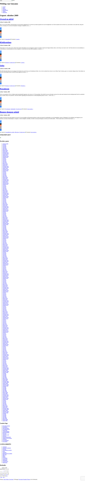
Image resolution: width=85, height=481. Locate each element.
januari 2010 (4, 366)
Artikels (4, 11)
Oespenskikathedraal (6, 437)
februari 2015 (5, 298)
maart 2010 (4, 364)
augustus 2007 (5, 399)
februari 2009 (5, 379)
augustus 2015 (5, 291)
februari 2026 (5, 150)
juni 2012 (4, 334)
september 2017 (5, 263)
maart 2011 (4, 351)
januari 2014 (4, 313)
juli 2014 (4, 306)
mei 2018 (4, 254)
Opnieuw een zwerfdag (7, 438)
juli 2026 (4, 144)
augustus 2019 (5, 237)
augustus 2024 (5, 170)
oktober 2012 (5, 329)
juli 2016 (4, 279)
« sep (1, 477)
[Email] (42, 34)
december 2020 (5, 220)
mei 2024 (4, 174)
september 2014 (5, 304)
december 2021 (5, 206)
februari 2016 (5, 285)
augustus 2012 (5, 332)
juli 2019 (4, 239)
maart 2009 (4, 378)
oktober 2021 (5, 208)
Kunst (3, 451)
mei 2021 (4, 214)
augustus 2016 (5, 278)
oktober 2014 (5, 302)
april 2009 (4, 376)
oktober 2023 (5, 181)
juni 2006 (4, 415)
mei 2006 (4, 416)
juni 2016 (4, 280)
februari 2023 (5, 190)
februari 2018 (5, 258)
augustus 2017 (5, 264)
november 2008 (5, 382)
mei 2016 (4, 281)
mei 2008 (4, 389)
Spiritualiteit (7, 39)
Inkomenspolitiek (5, 432)
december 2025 (5, 152)
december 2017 (5, 260)
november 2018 (5, 248)
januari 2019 (4, 245)
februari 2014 (5, 311)
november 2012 (5, 328)
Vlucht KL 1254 (5, 434)
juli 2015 (4, 292)
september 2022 (5, 196)
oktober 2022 (5, 195)
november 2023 (5, 180)
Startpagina (4, 12)
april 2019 (4, 242)
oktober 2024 (5, 168)
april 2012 (4, 336)
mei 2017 (4, 268)
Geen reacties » (30, 109)
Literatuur (4, 452)
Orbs (2, 65)
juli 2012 (4, 333)
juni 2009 (4, 374)
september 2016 (5, 277)
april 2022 (4, 202)
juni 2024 (4, 172)
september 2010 (5, 357)
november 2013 (5, 315)
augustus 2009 (5, 372)
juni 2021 (4, 213)
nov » (4, 477)
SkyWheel (4, 439)
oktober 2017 (5, 262)
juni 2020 (4, 226)
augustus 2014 (5, 305)
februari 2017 (5, 271)
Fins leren (4, 433)
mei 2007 (4, 402)
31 (6, 476)
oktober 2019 (5, 235)
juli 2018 (4, 252)
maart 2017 (4, 270)
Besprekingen (5, 10)
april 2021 (4, 215)
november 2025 (5, 153)
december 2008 (5, 381)
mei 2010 (4, 362)
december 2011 (5, 341)
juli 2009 (4, 373)
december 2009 (5, 367)
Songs (3, 7)
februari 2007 (5, 406)
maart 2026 (4, 149)
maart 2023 (4, 189)
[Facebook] (42, 28)
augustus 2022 (5, 197)
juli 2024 (4, 171)
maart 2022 (4, 203)
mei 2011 (4, 348)
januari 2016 (4, 286)
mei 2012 (4, 335)
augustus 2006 (5, 412)
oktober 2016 (5, 276)
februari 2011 (5, 352)
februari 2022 (5, 204)
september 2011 (5, 344)
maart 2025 (4, 162)
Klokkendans (5, 42)
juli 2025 (4, 158)
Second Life (4, 459)
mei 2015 (4, 295)
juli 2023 (4, 185)
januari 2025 (4, 165)
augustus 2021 (5, 211)
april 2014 (4, 309)
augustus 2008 (5, 385)
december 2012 (5, 327)
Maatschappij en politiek (7, 453)
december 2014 (5, 300)
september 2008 (5, 384)
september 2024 (5, 169)
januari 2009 (4, 380)
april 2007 (4, 403)
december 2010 (5, 354)
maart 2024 (4, 176)
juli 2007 (4, 400)
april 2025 (4, 161)
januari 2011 (4, 353)
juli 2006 (4, 413)
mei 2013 (4, 322)
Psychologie (7, 109)
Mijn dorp (17, 132)
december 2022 (5, 193)
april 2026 (4, 148)
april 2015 (4, 296)
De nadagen (4, 427)
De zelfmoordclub (6, 429)
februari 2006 (5, 419)
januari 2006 (4, 420)
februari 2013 (5, 325)
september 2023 (5, 183)
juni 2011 (4, 347)
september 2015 (5, 290)
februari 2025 (5, 164)
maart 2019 (4, 243)
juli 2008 (4, 387)
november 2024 (5, 167)
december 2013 (5, 314)
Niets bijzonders (5, 428)
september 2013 (5, 317)
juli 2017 (4, 265)
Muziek (3, 456)
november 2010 (5, 355)
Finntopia (4, 435)
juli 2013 (4, 319)
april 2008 (4, 390)
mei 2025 (4, 160)
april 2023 (4, 188)
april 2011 (4, 350)
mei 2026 (4, 147)
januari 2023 (4, 192)
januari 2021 (4, 218)
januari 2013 (4, 326)
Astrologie (4, 446)
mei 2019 (4, 241)
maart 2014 (4, 310)
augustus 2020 (5, 224)
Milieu (3, 455)
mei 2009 (4, 375)
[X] (42, 31)
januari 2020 (4, 232)
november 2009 (5, 369)
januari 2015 (4, 299)
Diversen (7, 62)
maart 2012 (4, 337)
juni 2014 (4, 307)
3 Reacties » (23, 85)
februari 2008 (5, 392)
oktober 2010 (5, 356)
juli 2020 (4, 225)
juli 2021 (4, 212)
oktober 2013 (5, 316)
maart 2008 (4, 391)
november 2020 (5, 221)
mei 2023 (4, 187)
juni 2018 (4, 253)
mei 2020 (4, 227)
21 (3, 474)
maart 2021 (4, 216)
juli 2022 (4, 198)
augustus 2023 (5, 184)
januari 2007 (4, 407)
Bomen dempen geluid (9, 112)
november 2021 (5, 207)
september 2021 (5, 209)
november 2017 (5, 261)
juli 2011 (4, 346)
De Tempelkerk (5, 440)
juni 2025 (4, 159)
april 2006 (4, 417)
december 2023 (5, 179)
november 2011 (5, 342)
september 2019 (5, 236)
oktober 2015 (5, 289)
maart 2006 (4, 418)
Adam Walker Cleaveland (8, 479)
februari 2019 (5, 244)
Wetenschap (4, 462)
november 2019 (5, 234)
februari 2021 (5, 217)
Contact (4, 6)
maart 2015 (4, 297)
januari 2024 (4, 178)
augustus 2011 (5, 345)
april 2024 (4, 175)
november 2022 (5, 194)
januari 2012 (4, 339)
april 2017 (4, 269)
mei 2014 (4, 308)
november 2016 (5, 274)
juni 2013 (4, 320)
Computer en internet (6, 447)
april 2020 (4, 229)
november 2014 (5, 301)
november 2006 (5, 409)
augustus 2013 (5, 318)
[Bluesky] (42, 29)
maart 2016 (4, 283)
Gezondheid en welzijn (9, 132)
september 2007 (5, 398)
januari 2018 (4, 259)
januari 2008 (4, 393)
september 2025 (5, 156)
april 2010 (4, 363)
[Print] (42, 35)
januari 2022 (4, 205)
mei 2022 (4, 200)
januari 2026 (4, 151)
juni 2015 (4, 294)
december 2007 (5, 394)
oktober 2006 (5, 410)
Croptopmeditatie (5, 431)
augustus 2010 (5, 359)
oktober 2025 (5, 155)
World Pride (4, 430)
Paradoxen (4, 89)
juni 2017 (4, 267)
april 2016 (4, 282)
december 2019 (5, 233)
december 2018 (5, 246)
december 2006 (5, 408)
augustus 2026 (5, 143)
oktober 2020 (5, 222)
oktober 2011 (5, 343)
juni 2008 (4, 388)
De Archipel (4, 441)
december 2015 (5, 287)
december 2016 (5, 273)
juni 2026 (4, 146)
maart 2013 (4, 324)
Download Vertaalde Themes (24, 479)
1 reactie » (18, 39)
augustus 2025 (5, 157)
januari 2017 (4, 272)
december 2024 (5, 166)
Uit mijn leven (12, 62)
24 (6, 474)
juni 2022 (4, 199)
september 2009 (5, 371)
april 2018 (4, 255)
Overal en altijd (6, 19)
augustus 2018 (5, 251)
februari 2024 (5, 177)
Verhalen (4, 9)
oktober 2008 (5, 383)
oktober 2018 (5, 249)
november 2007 (5, 396)
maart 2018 (4, 257)
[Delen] (42, 37)
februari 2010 (5, 365)
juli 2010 (4, 360)
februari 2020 (5, 231)
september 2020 (5, 223)
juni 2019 (4, 240)
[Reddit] (42, 32)
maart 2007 (4, 404)
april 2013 (4, 323)
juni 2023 (4, 186)
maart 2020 (4, 230)
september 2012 (5, 331)
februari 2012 (5, 338)
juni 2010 (4, 361)
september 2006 (5, 411)
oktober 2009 (5, 370)
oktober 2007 (5, 397)
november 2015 (5, 288)
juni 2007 (4, 401)
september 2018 (5, 250)
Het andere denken (6, 425)
